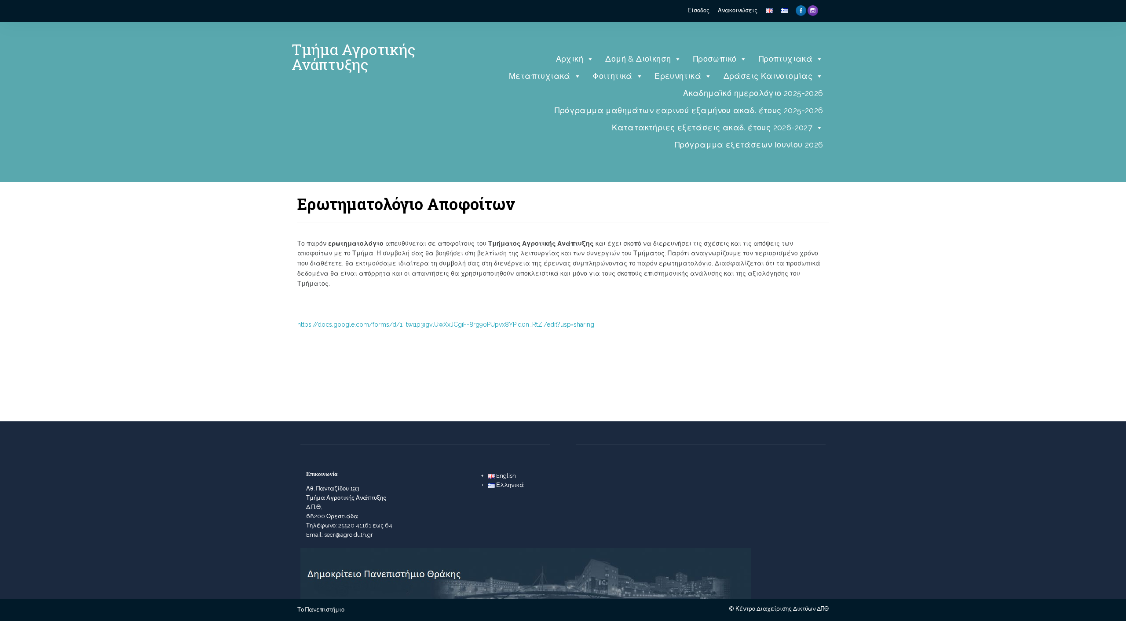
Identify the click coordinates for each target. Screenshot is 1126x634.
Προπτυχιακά (785, 58)
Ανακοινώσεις (737, 10)
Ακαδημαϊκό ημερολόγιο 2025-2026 (753, 93)
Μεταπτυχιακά (539, 76)
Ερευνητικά (677, 76)
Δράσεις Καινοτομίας (768, 76)
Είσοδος (698, 10)
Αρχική (569, 58)
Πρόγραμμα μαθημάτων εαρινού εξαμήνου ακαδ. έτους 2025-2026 (689, 110)
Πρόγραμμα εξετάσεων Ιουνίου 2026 (749, 144)
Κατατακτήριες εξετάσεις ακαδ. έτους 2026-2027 (712, 127)
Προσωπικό (715, 58)
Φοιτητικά (612, 76)
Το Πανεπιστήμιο (320, 609)
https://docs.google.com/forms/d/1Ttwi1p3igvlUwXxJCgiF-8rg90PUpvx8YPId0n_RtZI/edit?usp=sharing (445, 324)
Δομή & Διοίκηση (638, 58)
